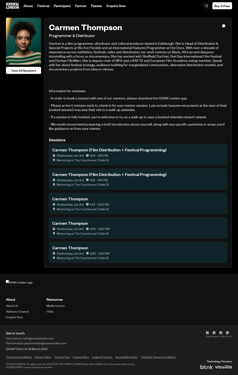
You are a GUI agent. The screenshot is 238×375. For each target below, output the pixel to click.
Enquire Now (116, 5)
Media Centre (55, 306)
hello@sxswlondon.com (38, 338)
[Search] (206, 5)
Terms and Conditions (19, 357)
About (28, 5)
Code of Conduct (102, 357)
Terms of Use (62, 357)
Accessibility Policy (126, 357)
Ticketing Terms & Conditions (158, 357)
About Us (12, 306)
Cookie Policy (81, 357)
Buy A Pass (222, 6)
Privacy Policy (43, 357)
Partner (81, 5)
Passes (96, 5)
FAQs (50, 311)
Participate (62, 5)
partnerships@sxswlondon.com (45, 343)
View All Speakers (23, 70)
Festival (43, 5)
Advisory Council (17, 311)
